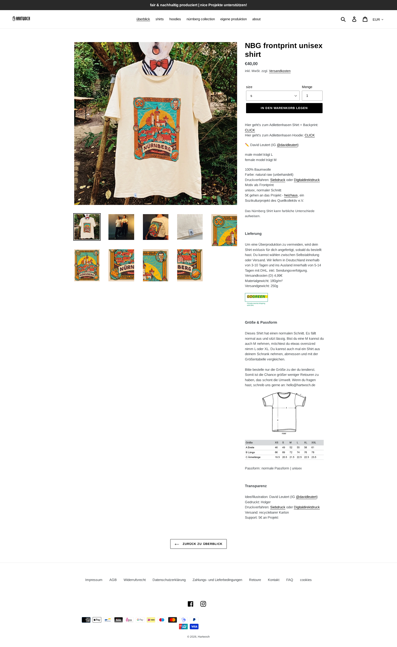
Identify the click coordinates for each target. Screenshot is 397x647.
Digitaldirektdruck (307, 180)
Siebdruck (277, 180)
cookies (306, 580)
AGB (113, 580)
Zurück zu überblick (201, 544)
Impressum (93, 580)
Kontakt (273, 580)
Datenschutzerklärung (169, 580)
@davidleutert (287, 145)
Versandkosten (280, 71)
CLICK (250, 130)
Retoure (255, 580)
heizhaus (291, 195)
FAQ (289, 580)
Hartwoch (204, 636)
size (249, 87)
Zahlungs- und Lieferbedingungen (217, 580)
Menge (307, 87)
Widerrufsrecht (135, 580)
